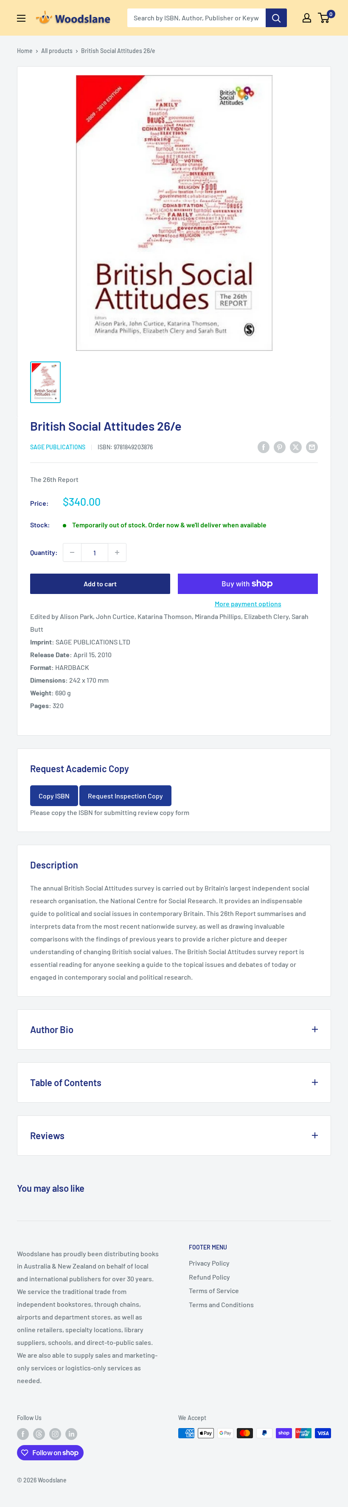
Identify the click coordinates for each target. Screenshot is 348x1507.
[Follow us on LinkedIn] (71, 1434)
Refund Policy (209, 1277)
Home (25, 50)
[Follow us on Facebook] (23, 1434)
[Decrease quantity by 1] (72, 552)
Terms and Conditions (221, 1304)
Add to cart (100, 584)
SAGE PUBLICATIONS (57, 447)
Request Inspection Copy (125, 796)
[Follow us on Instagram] (55, 1434)
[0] (324, 18)
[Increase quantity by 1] (117, 552)
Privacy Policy (209, 1263)
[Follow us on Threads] (39, 1434)
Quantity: (44, 552)
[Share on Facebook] (263, 446)
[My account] (307, 17)
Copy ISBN (54, 796)
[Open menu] (21, 18)
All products (57, 50)
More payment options (248, 603)
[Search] (276, 17)
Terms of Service (214, 1290)
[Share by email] (312, 446)
